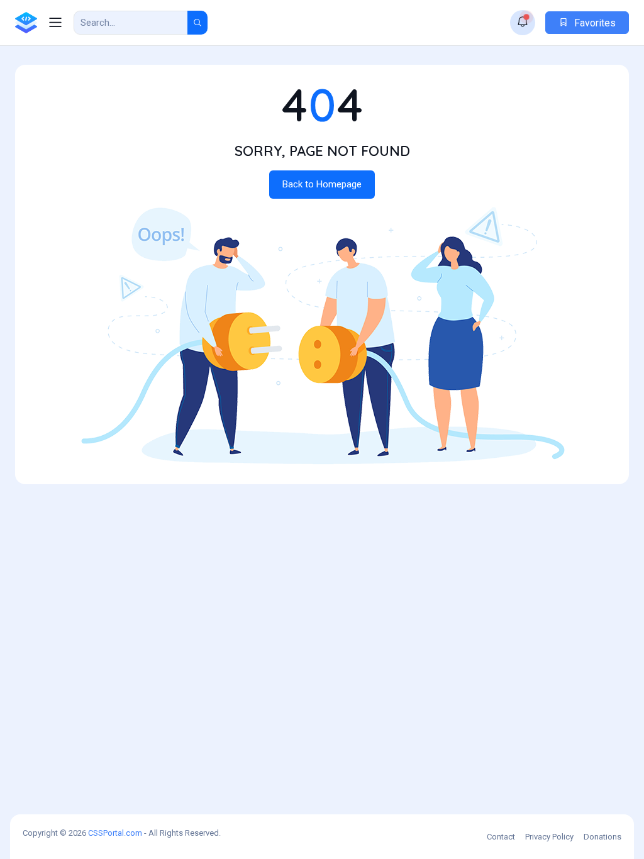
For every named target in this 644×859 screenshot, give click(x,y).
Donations (602, 836)
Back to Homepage (322, 184)
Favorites (594, 23)
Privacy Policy (549, 836)
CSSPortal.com (115, 833)
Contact (501, 836)
